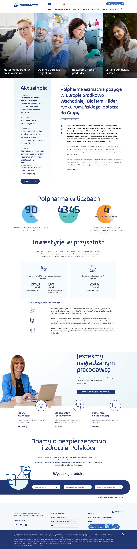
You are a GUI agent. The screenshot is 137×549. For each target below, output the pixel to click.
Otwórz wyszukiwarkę (121, 9)
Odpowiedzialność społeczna (86, 9)
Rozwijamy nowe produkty (83, 71)
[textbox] (78, 487)
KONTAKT (92, 521)
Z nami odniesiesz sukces (117, 71)
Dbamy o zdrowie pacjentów (49, 71)
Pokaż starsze (30, 181)
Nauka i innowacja (62, 9)
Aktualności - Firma (70, 120)
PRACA (53, 525)
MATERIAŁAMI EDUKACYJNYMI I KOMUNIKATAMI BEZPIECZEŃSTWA (64, 462)
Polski (119, 512)
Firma (49, 9)
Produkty (114, 9)
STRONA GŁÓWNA (57, 513)
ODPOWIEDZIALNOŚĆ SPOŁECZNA (63, 521)
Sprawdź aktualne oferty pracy (96, 392)
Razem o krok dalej (24, 414)
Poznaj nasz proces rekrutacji (100, 414)
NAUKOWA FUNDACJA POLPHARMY (100, 517)
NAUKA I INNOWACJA (58, 517)
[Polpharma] (26, 7)
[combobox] (77, 487)
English (95, 3)
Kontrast (103, 3)
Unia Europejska (56, 3)
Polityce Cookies (38, 545)
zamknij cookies (123, 534)
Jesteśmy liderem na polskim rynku (17, 71)
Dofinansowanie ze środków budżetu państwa (78, 3)
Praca (104, 9)
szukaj (56, 487)
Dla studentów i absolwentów (63, 414)
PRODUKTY (92, 513)
